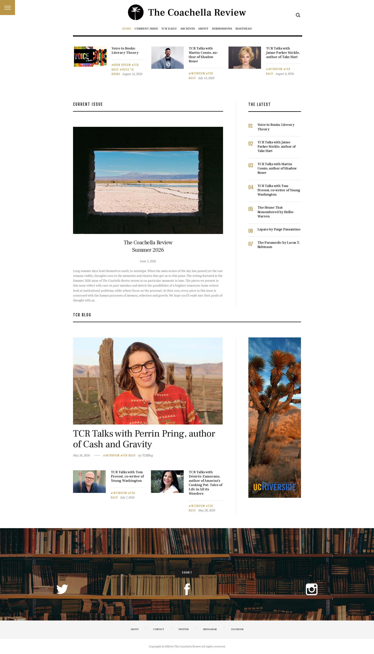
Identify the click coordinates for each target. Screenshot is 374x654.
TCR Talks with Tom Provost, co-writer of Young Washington (279, 190)
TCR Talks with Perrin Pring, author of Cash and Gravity (144, 439)
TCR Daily (129, 455)
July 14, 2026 (206, 78)
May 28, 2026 (206, 510)
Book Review (123, 64)
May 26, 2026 (81, 455)
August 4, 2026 (284, 74)
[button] (7, 7)
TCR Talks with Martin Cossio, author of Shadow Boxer (203, 55)
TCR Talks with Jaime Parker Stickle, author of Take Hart (283, 52)
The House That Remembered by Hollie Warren (276, 212)
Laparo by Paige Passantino (279, 229)
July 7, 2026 (127, 497)
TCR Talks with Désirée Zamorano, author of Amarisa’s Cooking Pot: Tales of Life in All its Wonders (205, 483)
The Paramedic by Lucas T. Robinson (279, 245)
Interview (198, 73)
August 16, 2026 (132, 74)
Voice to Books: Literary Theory (125, 50)
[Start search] (298, 15)
